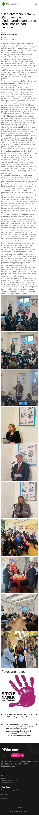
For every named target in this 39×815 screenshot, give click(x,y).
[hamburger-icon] (36, 4)
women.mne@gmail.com (13, 790)
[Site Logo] (10, 4)
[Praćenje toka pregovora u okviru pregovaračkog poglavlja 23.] (37, 714)
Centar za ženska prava (9, 34)
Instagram (4, 798)
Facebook (4, 794)
